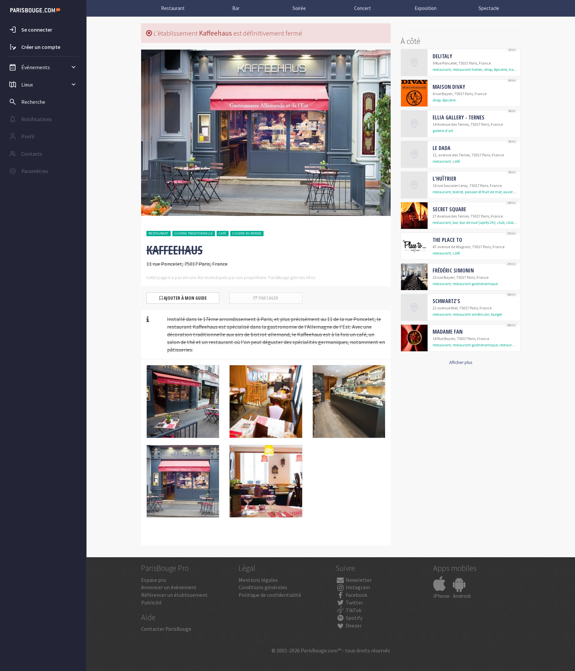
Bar (236, 8)
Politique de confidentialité (270, 594)
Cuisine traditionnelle (193, 233)
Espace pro (153, 580)
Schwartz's (446, 301)
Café (222, 233)
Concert (362, 8)
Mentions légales (258, 580)
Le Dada (442, 148)
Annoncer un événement (169, 587)
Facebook (356, 594)
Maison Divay (449, 86)
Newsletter (358, 580)
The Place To (447, 240)
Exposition (426, 8)
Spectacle (489, 8)
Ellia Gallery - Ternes (458, 117)
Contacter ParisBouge (166, 628)
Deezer (353, 625)
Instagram (357, 587)
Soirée (299, 8)
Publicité (151, 602)
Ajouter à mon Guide (185, 298)
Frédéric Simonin (453, 270)
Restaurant (173, 8)
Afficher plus (460, 362)
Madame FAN (448, 331)
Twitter (354, 602)
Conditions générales (263, 587)
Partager (268, 298)
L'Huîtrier (444, 178)
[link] (460, 62)
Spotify (353, 617)
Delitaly (442, 56)
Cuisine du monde (247, 233)
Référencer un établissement (174, 594)
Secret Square (449, 209)
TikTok (353, 610)
